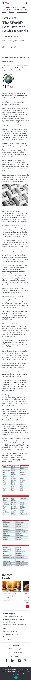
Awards (11, 12)
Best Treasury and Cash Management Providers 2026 (10, 598)
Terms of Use (7, 637)
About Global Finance (10, 632)
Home (4, 12)
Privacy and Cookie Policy (11, 634)
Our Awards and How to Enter (12, 617)
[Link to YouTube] (19, 660)
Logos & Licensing (9, 622)
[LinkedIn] (11, 47)
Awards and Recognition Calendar (14, 619)
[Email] (15, 47)
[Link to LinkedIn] (12, 660)
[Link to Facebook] (6, 660)
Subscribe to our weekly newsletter (14, 625)
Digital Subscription (17, 652)
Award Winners (22, 12)
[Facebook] (8, 47)
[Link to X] (25, 660)
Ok (16, 677)
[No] (29, 674)
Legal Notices (7, 640)
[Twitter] (4, 47)
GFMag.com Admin (16, 40)
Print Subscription (17, 649)
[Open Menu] (26, 3)
